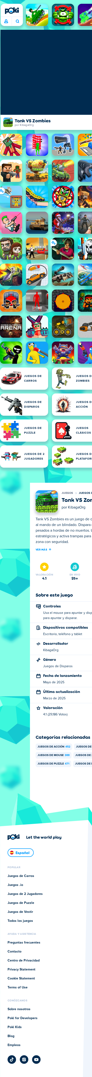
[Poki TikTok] (12, 1059)
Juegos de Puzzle (53, 763)
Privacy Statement (21, 969)
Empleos (14, 1045)
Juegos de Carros (21, 876)
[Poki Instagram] (24, 1059)
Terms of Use (18, 987)
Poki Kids (15, 1027)
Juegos (67, 493)
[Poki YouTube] (36, 1059)
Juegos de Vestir (20, 912)
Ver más (41, 549)
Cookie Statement (21, 978)
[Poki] (12, 10)
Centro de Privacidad (24, 960)
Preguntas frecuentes (24, 942)
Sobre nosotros (19, 1009)
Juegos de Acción (54, 746)
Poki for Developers (23, 1018)
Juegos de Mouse (54, 755)
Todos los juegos (20, 921)
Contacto (14, 951)
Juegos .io (15, 885)
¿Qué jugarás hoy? (17, 21)
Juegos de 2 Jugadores (25, 894)
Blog (11, 1036)
